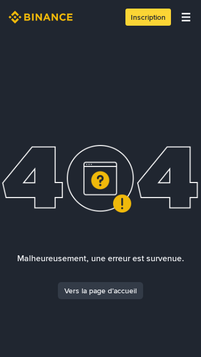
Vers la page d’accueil (100, 290)
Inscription (148, 17)
